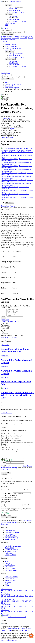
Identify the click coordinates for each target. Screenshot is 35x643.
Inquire (12, 129)
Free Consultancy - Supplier (17, 21)
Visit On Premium (6, 413)
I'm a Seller (13, 517)
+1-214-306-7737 (23, 630)
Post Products (13, 16)
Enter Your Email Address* (9, 495)
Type (2, 30)
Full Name (4, 434)
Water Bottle (15, 38)
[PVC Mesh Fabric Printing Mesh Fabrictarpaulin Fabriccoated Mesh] (17, 160)
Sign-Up (12, 23)
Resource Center (10, 568)
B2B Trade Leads (10, 551)
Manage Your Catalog (11, 537)
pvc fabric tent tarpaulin (12, 87)
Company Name (6, 440)
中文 (6, 25)
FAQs (6, 584)
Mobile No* (26, 505)
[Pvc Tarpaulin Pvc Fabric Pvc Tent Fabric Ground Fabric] (17, 153)
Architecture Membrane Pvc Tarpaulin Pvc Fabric (16, 150)
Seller (8, 473)
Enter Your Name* (6, 493)
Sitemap (7, 563)
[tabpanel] (17, 250)
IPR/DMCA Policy (11, 467)
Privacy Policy (9, 578)
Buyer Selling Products (8, 442)
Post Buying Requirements (13, 546)
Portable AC (23, 38)
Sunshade (10, 36)
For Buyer (8, 5)
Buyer (3, 473)
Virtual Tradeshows (11, 46)
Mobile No (4, 448)
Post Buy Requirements (16, 54)
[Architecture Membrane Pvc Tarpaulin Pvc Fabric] (17, 148)
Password (4, 438)
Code (2, 505)
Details (3, 206)
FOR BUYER (9, 52)
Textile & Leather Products (13, 84)
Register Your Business (12, 532)
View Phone (4, 337)
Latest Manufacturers (7, 599)
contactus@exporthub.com (9, 640)
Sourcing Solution (14, 10)
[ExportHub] (5, 28)
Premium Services (14, 19)
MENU (5, 41)
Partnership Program (11, 570)
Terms (24, 466)
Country (3, 444)
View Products (13, 63)
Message (3, 316)
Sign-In (7, 23)
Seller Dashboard (10, 530)
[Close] (1, 402)
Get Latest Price (6, 118)
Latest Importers (6, 604)
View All (30, 38)
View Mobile (13, 337)
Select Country (5, 501)
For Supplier (8, 14)
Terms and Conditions (11, 577)
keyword (3, 32)
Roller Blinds (24, 36)
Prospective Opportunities (13, 48)
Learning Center (10, 565)
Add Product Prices (11, 536)
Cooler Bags (7, 38)
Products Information (11, 549)
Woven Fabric (9, 86)
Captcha (3, 462)
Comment (4, 458)
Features (12, 206)
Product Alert (13, 9)
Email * (3, 436)
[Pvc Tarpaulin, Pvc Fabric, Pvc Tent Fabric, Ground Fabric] (17, 188)
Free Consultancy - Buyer (16, 12)
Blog (6, 561)
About (7, 206)
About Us (8, 582)
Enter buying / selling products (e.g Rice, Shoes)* (16, 509)
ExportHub (4, 469)
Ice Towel (4, 36)
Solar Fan (17, 36)
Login (8, 73)
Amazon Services (10, 50)
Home (6, 82)
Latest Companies (6, 589)
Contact (3, 137)
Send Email (9, 137)
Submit (4, 318)
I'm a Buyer (5, 517)
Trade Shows (9, 566)
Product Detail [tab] (9, 202)
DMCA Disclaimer (10, 580)
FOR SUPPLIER (10, 59)
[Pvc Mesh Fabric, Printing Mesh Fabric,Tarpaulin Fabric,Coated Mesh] (17, 174)
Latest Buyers (5, 610)
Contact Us (8, 585)
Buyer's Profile (9, 548)
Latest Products (5, 594)
